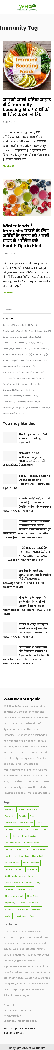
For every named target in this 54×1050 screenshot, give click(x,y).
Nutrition (38, 372)
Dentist (24, 337)
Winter (46, 407)
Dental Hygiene (11, 337)
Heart (25, 360)
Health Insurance (12, 354)
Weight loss (22, 407)
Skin (36, 384)
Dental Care (44, 331)
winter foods (10, 413)
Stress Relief (31, 395)
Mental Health (10, 366)
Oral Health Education (27, 378)
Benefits (22, 331)
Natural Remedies (12, 372)
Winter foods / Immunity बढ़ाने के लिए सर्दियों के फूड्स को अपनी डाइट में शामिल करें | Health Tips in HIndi (26, 236)
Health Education (39, 349)
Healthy (27, 354)
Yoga (21, 413)
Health (7, 349)
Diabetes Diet (10, 343)
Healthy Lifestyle (11, 360)
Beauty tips (9, 331)
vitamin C (9, 407)
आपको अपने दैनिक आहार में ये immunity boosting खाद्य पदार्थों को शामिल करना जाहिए (27, 107)
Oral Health (9, 378)
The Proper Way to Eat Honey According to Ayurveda (33, 438)
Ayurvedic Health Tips (26, 325)
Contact (9, 1005)
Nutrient (27, 372)
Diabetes (35, 337)
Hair (39, 343)
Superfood (9, 401)
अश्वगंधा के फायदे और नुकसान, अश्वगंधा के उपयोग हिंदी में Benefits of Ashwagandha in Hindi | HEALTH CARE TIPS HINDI (27, 579)
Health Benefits (21, 349)
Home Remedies (39, 360)
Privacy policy (12, 1015)
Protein (43, 378)
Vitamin (21, 401)
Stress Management (13, 395)
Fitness (22, 343)
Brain (33, 331)
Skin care (8, 390)
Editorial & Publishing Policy (20, 1021)
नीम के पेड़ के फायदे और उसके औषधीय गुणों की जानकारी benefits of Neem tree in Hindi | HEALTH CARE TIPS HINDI (27, 606)
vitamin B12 (33, 401)
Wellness (36, 407)
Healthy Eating (41, 354)
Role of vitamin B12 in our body (18, 384)
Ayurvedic (9, 325)
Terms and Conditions (17, 1010)
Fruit (31, 343)
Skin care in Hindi (24, 390)
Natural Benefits (27, 366)
